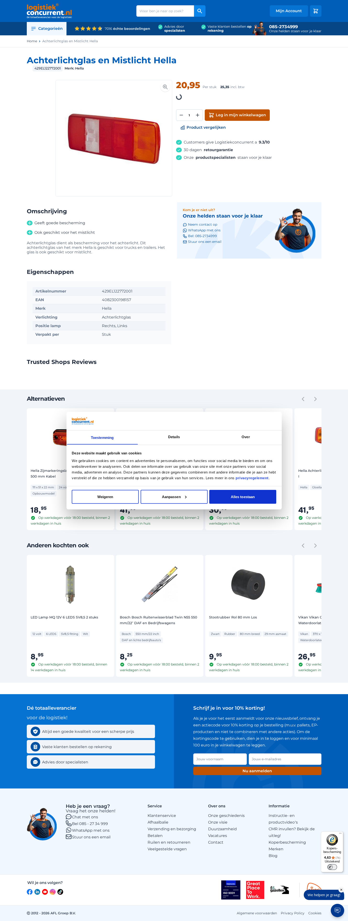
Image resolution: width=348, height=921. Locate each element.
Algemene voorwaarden (257, 913)
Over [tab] (246, 437)
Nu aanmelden (257, 771)
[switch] (332, 867)
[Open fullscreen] (114, 138)
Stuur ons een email (91, 837)
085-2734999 (283, 26)
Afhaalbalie (158, 822)
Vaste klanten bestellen (230, 29)
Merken (276, 849)
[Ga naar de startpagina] (49, 11)
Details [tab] (174, 437)
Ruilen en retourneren (169, 842)
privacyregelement (252, 478)
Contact (215, 842)
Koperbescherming (287, 842)
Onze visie (217, 822)
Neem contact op (202, 225)
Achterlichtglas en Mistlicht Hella (70, 41)
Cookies (314, 913)
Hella (79, 68)
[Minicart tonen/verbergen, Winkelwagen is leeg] (315, 11)
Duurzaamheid (222, 829)
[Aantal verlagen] (181, 115)
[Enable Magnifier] (165, 87)
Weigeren (105, 497)
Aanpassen (171, 497)
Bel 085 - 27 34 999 (90, 823)
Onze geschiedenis (226, 815)
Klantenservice (162, 815)
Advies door (174, 29)
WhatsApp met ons (91, 830)
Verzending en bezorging (172, 829)
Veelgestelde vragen (167, 849)
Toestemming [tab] (102, 437)
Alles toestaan (243, 497)
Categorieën (50, 28)
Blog (273, 855)
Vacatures (217, 835)
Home (32, 41)
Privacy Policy (292, 913)
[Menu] (340, 834)
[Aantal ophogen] (197, 115)
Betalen (155, 835)
